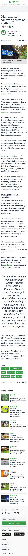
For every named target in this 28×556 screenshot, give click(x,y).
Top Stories (4, 4)
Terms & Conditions (7, 542)
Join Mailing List (14, 523)
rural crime (8, 265)
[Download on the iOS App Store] (7, 534)
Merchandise (5, 549)
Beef (14, 4)
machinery (5, 112)
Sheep (23, 4)
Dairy (10, 4)
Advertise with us (6, 547)
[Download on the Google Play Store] (20, 534)
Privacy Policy (5, 544)
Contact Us (4, 539)
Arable (18, 4)
